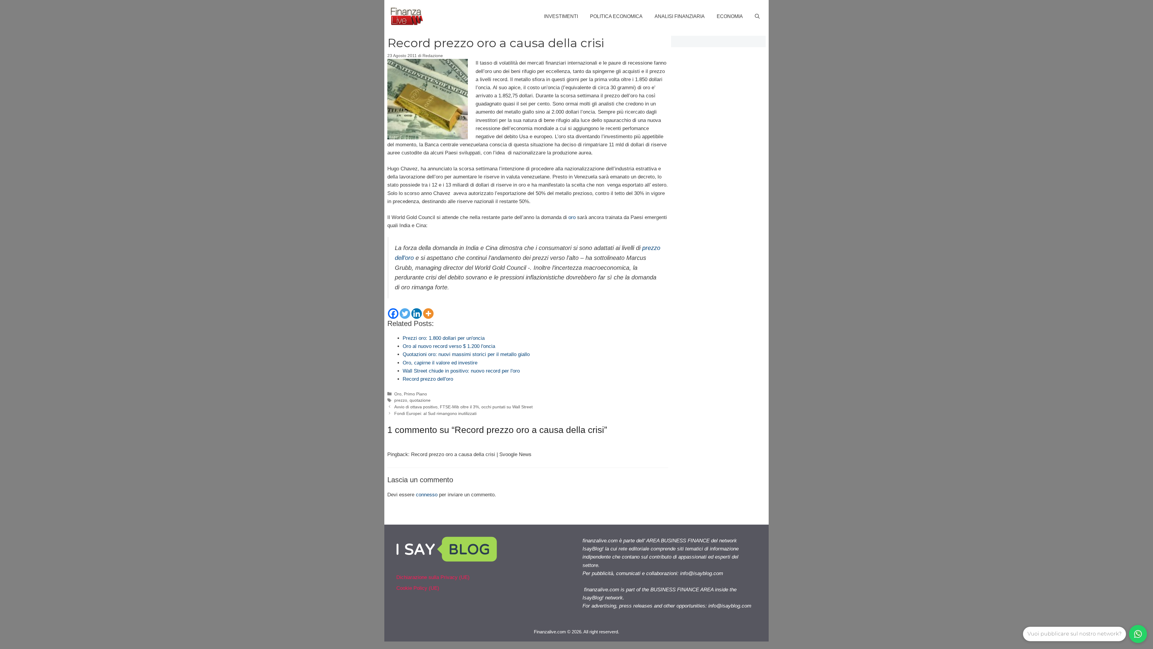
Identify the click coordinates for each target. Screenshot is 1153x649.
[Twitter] (405, 313)
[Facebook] (393, 313)
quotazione (420, 400)
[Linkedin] (416, 313)
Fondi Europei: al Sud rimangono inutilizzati (435, 413)
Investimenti (561, 16)
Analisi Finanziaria (680, 16)
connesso (426, 495)
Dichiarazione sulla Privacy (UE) (433, 577)
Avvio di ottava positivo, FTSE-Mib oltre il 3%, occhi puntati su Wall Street (463, 406)
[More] (428, 313)
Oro (397, 394)
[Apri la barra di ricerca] (757, 16)
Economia (730, 16)
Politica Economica (616, 16)
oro (572, 217)
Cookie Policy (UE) (417, 588)
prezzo (400, 400)
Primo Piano (415, 394)
